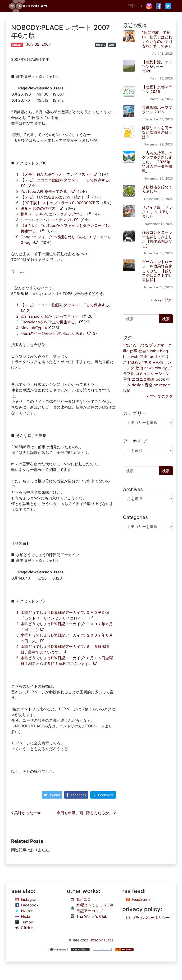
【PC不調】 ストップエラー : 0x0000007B (58, 202)
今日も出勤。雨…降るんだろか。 (85, 812)
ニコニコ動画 (143, 379)
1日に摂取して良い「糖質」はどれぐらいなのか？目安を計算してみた (157, 39)
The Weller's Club (91, 916)
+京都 (158, 362)
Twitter (55, 795)
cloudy (161, 367)
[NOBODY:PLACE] (29, 6)
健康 (143, 356)
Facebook (78, 795)
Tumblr (27, 922)
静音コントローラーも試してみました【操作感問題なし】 (157, 239)
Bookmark (106, 795)
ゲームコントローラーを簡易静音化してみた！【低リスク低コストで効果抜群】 (157, 270)
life (125, 350)
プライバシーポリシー (151, 917)
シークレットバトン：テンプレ (47, 219)
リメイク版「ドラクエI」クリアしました (157, 212)
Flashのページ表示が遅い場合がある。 (54, 333)
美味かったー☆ (27, 812)
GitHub (27, 927)
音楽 (148, 384)
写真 (127, 379)
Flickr (26, 916)
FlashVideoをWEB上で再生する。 (50, 322)
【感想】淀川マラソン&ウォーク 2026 (157, 66)
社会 (142, 350)
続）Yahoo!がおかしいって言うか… (51, 316)
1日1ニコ (135, 5)
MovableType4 (34, 327)
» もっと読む (161, 300)
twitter (27, 910)
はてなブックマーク (154, 345)
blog (164, 350)
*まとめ (129, 345)
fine (126, 356)
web (112, 44)
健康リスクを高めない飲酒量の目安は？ (157, 132)
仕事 (133, 350)
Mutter (17, 44)
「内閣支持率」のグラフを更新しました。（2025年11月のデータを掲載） (157, 161)
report (100, 44)
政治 (139, 367)
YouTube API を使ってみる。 (46, 191)
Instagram (30, 899)
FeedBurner (142, 899)
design (138, 384)
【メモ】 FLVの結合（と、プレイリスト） (57, 174)
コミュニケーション (153, 373)
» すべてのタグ (160, 396)
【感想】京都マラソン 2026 (157, 89)
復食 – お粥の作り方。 (40, 208)
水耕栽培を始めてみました (157, 189)
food (152, 356)
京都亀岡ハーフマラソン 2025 (157, 109)
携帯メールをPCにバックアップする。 (53, 214)
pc (156, 384)
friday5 (134, 362)
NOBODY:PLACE (102, 940)
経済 (127, 390)
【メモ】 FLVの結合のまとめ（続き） (53, 197)
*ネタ (146, 362)
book (160, 379)
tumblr (153, 350)
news (149, 367)
